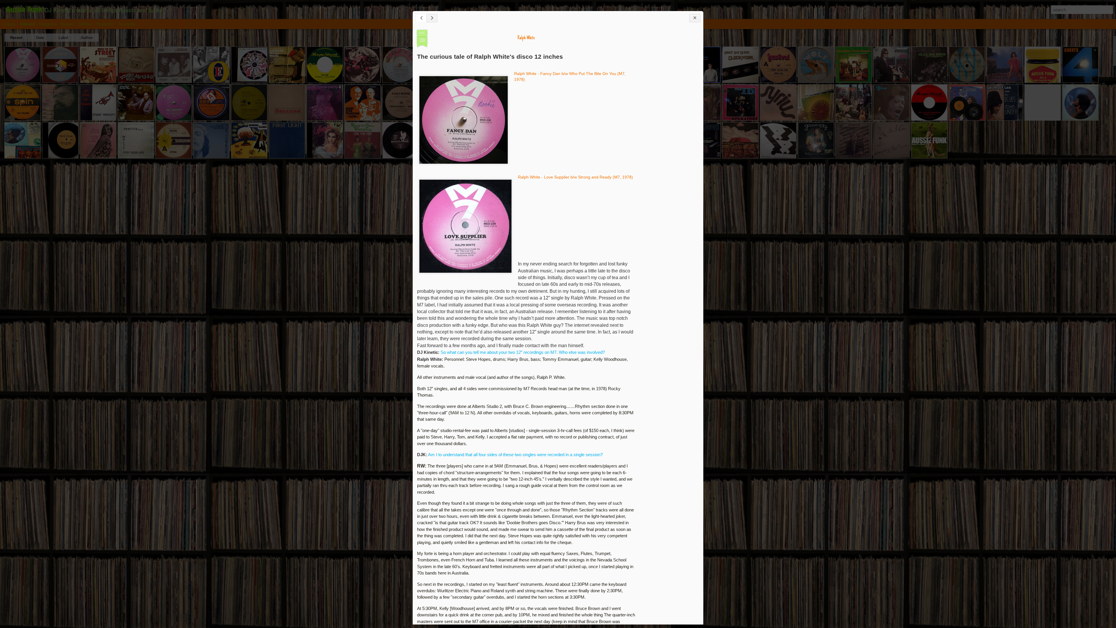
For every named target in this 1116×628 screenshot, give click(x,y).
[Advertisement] (667, 121)
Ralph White (526, 38)
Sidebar (85, 24)
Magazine (48, 24)
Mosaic (67, 24)
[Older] (431, 18)
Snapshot (105, 24)
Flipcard (27, 24)
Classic (9, 24)
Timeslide (126, 24)
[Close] (694, 18)
